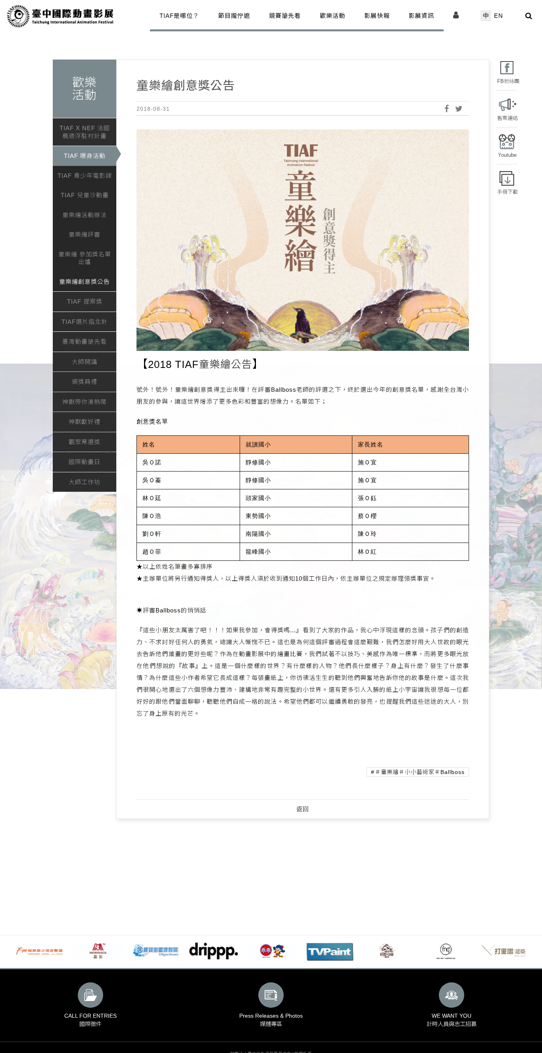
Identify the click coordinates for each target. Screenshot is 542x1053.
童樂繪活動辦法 (84, 215)
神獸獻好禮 (84, 421)
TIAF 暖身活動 (85, 155)
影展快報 (377, 15)
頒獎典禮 (84, 381)
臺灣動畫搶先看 (84, 341)
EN (498, 15)
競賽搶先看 (285, 15)
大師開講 (84, 361)
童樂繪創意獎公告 (84, 281)
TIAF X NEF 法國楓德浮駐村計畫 (85, 132)
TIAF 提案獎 (84, 301)
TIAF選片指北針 (85, 321)
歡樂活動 (332, 15)
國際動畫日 (84, 461)
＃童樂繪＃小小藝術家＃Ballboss (420, 772)
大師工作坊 (84, 482)
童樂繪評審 (84, 234)
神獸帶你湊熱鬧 (84, 401)
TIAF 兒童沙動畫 (85, 195)
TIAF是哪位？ (179, 15)
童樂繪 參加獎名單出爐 (84, 258)
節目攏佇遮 (234, 15)
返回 (302, 809)
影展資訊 (421, 15)
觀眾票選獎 (84, 442)
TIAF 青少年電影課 (85, 175)
